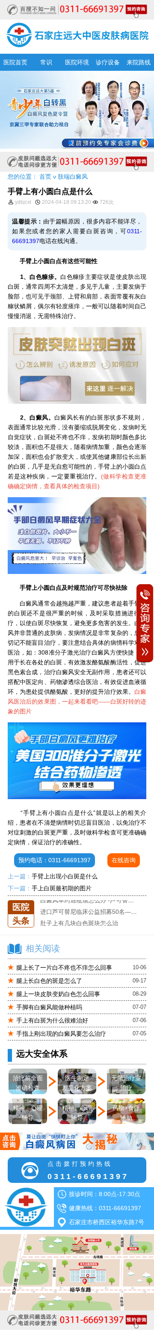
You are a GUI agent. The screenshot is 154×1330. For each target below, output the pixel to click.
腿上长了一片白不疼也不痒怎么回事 (64, 967)
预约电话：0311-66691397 (54, 860)
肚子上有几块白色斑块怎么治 (79, 922)
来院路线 (139, 62)
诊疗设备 (108, 62)
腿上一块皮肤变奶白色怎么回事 (58, 994)
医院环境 (77, 62)
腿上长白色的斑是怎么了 (49, 980)
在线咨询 (124, 860)
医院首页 (15, 62)
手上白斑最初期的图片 (62, 888)
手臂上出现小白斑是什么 (65, 876)
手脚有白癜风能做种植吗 (49, 1007)
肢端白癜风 (73, 176)
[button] (70, 143)
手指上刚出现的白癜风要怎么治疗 (61, 1033)
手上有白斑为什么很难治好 (52, 1020)
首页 (45, 176)
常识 (46, 62)
